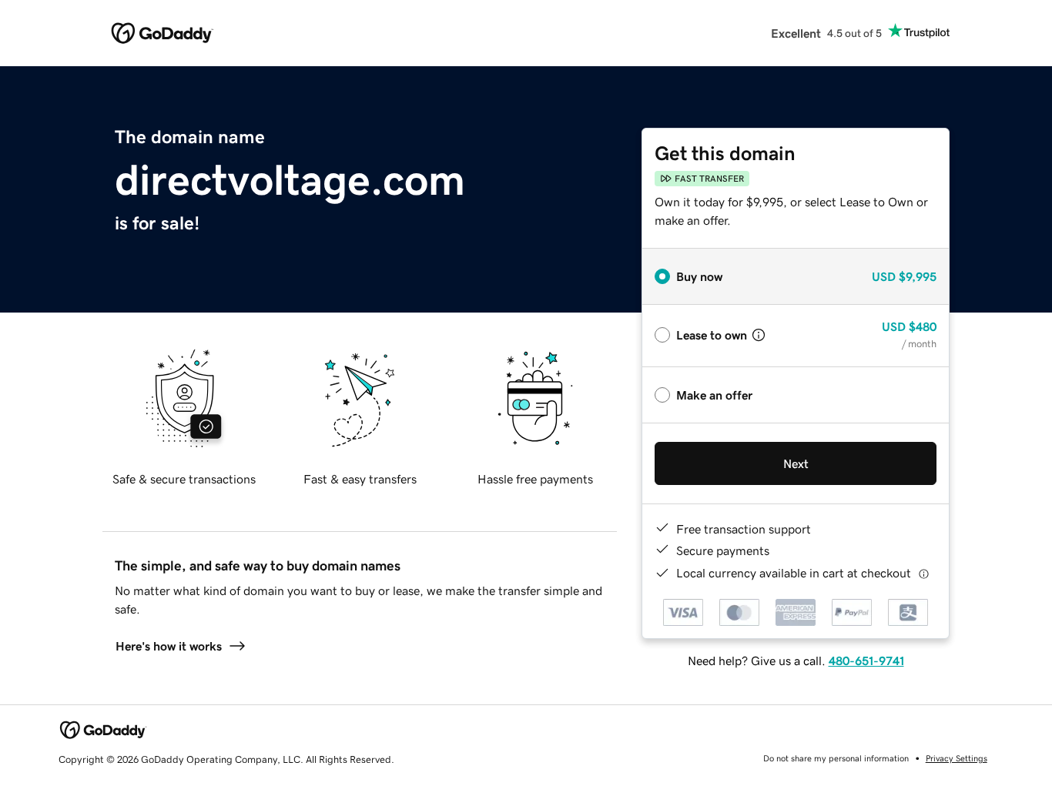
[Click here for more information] (923, 573)
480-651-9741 (866, 660)
